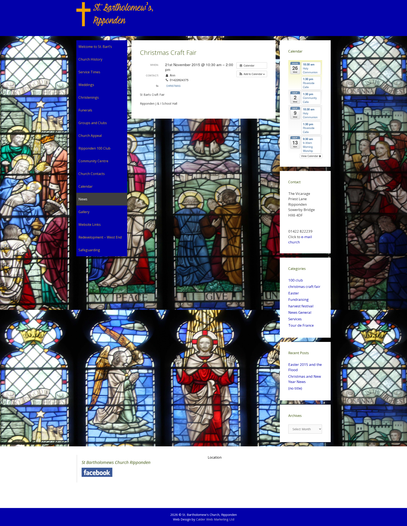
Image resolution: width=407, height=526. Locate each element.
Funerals (85, 110)
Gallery (83, 212)
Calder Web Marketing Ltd (215, 519)
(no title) (295, 388)
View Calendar (310, 156)
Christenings (88, 97)
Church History (90, 59)
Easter (293, 293)
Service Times (89, 72)
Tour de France (301, 325)
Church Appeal (90, 135)
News (82, 199)
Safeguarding (89, 250)
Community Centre (93, 161)
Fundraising (298, 299)
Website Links (89, 224)
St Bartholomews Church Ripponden (116, 462)
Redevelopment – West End (100, 237)
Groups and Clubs (92, 123)
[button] (252, 74)
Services (295, 318)
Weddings (86, 84)
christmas (173, 85)
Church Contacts (91, 173)
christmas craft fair (304, 286)
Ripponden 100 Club (94, 148)
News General (299, 312)
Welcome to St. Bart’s (95, 46)
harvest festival (301, 306)
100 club (295, 280)
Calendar (85, 186)
